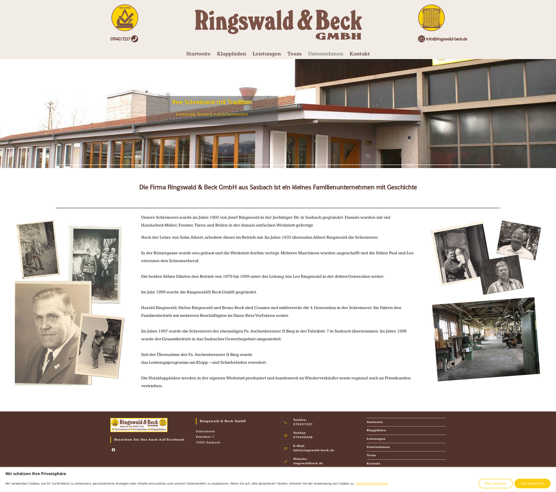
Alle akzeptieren (532, 483)
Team (294, 54)
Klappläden (231, 54)
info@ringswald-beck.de (313, 450)
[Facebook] (113, 450)
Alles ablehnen (495, 483)
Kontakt (360, 54)
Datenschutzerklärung (372, 483)
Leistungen (267, 54)
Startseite (198, 54)
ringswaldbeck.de (308, 463)
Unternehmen (325, 54)
